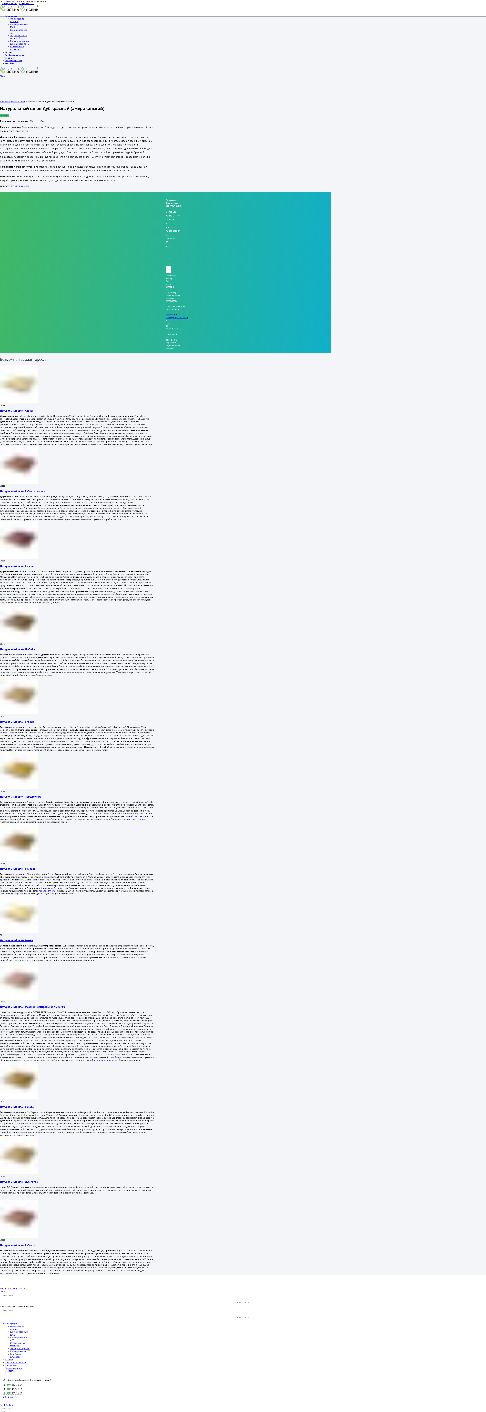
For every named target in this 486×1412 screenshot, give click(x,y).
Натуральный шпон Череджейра (20, 796)
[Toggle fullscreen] (6, 1408)
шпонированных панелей (107, 1060)
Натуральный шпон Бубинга (17, 1245)
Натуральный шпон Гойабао (17, 868)
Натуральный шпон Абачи (16, 410)
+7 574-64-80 (12, 1385)
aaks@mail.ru (10, 1396)
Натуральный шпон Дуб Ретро (19, 1181)
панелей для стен (133, 816)
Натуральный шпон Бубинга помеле (22, 491)
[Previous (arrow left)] (1, 1411)
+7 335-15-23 (12, 1393)
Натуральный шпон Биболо (17, 721)
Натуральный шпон (15, 101)
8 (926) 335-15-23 (26, 3)
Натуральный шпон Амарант (18, 566)
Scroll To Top (6, 1405)
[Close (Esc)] (1, 1408)
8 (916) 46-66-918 (9, 3)
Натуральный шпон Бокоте (17, 1106)
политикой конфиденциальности (177, 316)
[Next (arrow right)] (4, 1411)
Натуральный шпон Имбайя (17, 649)
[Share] (4, 1408)
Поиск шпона (243, 1302)
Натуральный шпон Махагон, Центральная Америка (32, 1006)
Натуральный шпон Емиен (16, 940)
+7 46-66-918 (12, 1389)
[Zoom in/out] (9, 1408)
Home (3, 101)
